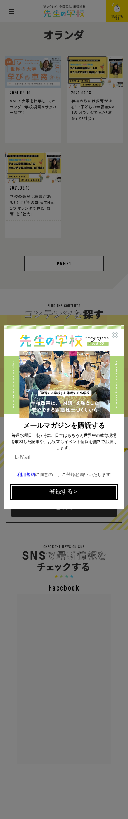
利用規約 (26, 474)
